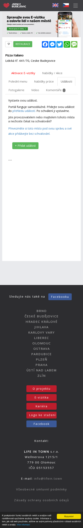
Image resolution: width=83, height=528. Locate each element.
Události (66, 81)
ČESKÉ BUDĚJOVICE (42, 316)
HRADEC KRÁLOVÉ (42, 322)
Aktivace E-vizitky (23, 73)
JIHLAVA (41, 327)
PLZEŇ (41, 359)
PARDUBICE (41, 354)
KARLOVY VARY (41, 332)
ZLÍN (41, 376)
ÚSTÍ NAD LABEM (41, 370)
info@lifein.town (48, 478)
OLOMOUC (41, 343)
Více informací (23, 524)
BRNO (41, 311)
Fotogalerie (16, 90)
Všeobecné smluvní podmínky (41, 489)
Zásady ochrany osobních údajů (41, 500)
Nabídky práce (44, 81)
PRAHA (41, 365)
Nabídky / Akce (52, 73)
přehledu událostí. (24, 111)
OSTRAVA (41, 349)
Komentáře (54, 90)
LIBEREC (41, 338)
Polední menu (17, 81)
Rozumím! (69, 516)
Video (35, 90)
